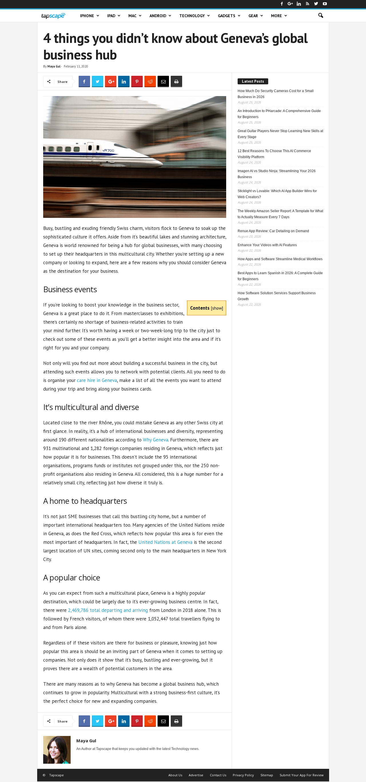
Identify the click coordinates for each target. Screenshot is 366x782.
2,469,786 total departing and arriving (108, 610)
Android (158, 15)
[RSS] (307, 4)
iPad (111, 15)
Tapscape (56, 775)
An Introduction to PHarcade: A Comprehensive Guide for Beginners (279, 114)
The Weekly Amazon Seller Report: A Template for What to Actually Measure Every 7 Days (280, 214)
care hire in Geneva (97, 380)
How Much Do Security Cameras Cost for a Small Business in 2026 (276, 94)
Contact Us (218, 775)
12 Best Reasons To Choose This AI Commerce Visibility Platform (274, 154)
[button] (320, 15)
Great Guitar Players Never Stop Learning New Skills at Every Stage (280, 134)
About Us (175, 775)
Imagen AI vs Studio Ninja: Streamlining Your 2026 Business (277, 174)
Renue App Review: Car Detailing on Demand (273, 231)
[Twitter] (316, 4)
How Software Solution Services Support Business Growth (277, 296)
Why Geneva (155, 440)
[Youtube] (324, 4)
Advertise (196, 775)
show (217, 308)
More (276, 15)
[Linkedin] (299, 4)
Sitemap (266, 775)
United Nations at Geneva (165, 542)
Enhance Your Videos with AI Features (267, 245)
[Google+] (290, 4)
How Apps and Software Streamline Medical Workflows (280, 259)
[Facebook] (282, 4)
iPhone (87, 15)
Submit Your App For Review (302, 775)
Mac (132, 15)
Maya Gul (53, 66)
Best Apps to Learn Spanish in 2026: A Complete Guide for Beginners (280, 276)
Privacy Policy (243, 775)
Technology (192, 15)
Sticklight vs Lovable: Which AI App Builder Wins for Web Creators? (277, 194)
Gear (253, 15)
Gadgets (226, 15)
